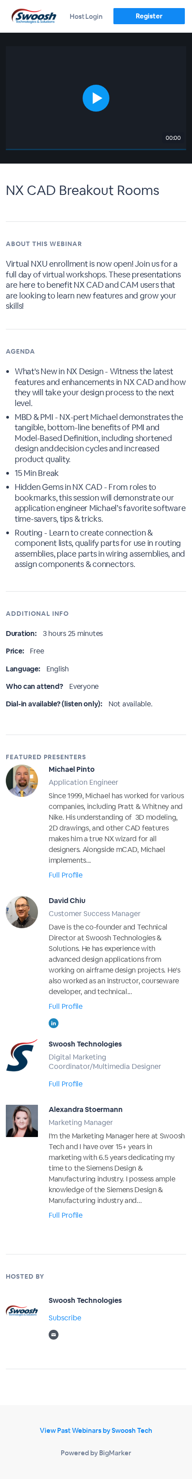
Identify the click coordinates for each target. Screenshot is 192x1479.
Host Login (86, 16)
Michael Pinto (72, 769)
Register (149, 16)
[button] (96, 98)
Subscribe (65, 1318)
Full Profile (66, 875)
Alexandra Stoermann (86, 1109)
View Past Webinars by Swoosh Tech (96, 1430)
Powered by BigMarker (96, 1453)
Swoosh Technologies (85, 1044)
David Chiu (67, 900)
